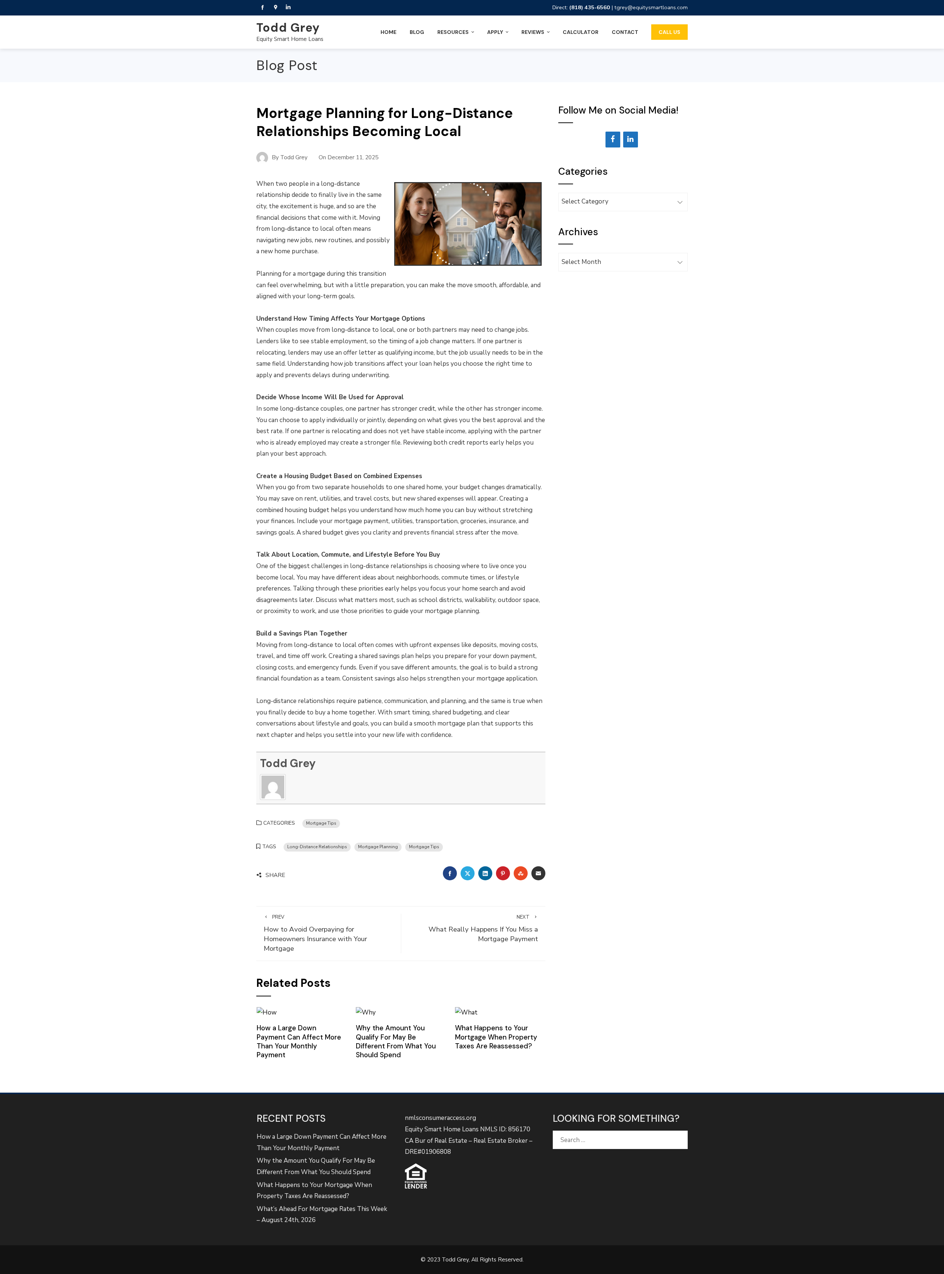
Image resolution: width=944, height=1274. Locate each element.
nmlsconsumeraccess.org (440, 1118)
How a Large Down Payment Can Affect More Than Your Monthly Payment (299, 1041)
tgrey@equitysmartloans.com (651, 7)
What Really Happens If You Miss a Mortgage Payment (483, 929)
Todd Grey (288, 27)
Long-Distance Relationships (317, 847)
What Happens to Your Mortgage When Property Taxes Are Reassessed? (496, 1037)
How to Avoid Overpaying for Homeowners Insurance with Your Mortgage (315, 933)
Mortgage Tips (321, 823)
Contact (625, 32)
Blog (417, 32)
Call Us (669, 32)
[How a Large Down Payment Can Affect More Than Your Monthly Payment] (267, 1012)
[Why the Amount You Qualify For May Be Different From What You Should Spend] (366, 1012)
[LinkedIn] (630, 139)
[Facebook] (612, 139)
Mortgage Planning (378, 847)
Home (388, 32)
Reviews (532, 32)
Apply (495, 32)
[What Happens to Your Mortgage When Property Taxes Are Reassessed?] (466, 1012)
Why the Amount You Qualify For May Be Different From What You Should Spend (396, 1041)
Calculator (580, 32)
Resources (453, 32)
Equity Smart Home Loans (289, 39)
